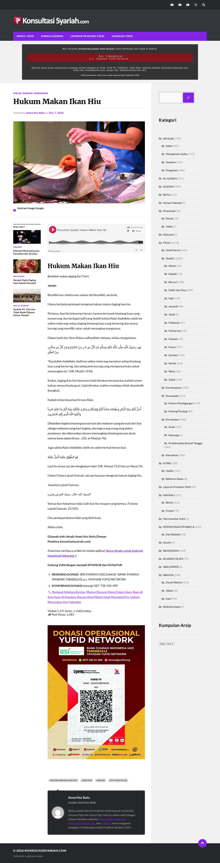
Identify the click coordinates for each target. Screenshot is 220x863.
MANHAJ (169, 495)
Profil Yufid (25, 36)
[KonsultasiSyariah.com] (110, 20)
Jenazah (173, 306)
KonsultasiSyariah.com (81, 823)
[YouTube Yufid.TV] (172, 5)
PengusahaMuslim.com (111, 819)
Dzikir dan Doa (177, 290)
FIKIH (166, 242)
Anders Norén (34, 856)
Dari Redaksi (173, 534)
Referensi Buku (175, 478)
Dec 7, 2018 (56, 112)
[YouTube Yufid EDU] (180, 5)
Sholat (172, 363)
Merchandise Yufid (174, 518)
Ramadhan (172, 455)
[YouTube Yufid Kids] (188, 5)
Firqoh (170, 510)
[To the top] (202, 843)
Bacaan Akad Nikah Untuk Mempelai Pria (103, 597)
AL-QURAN (170, 178)
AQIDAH (168, 186)
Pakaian (173, 338)
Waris (171, 371)
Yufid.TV (106, 823)
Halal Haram (22, 93)
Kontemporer (174, 387)
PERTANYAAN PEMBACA (178, 526)
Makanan (41, 93)
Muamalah (172, 395)
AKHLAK (168, 138)
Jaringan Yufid (122, 36)
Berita (166, 194)
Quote (167, 542)
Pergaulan (172, 170)
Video (169, 226)
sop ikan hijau (118, 780)
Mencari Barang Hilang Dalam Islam (108, 592)
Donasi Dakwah (52, 36)
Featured (168, 234)
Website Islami (171, 606)
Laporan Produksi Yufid (87, 36)
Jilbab (169, 590)
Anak (171, 426)
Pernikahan (172, 419)
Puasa (172, 347)
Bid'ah (169, 502)
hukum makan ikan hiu (63, 780)
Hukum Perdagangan (180, 403)
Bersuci (172, 282)
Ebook (169, 218)
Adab (169, 145)
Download (169, 210)
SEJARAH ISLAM (173, 558)
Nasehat (171, 162)
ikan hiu (87, 780)
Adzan (172, 265)
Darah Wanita (174, 582)
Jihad (171, 314)
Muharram (174, 330)
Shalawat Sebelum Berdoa (68, 592)
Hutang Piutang (177, 411)
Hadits (170, 470)
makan (101, 780)
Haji (170, 298)
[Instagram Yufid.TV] (196, 5)
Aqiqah (172, 273)
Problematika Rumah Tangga (185, 443)
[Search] (204, 5)
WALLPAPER (171, 566)
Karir (169, 598)
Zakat (171, 379)
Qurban (173, 355)
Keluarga (173, 435)
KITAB (167, 463)
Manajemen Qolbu (177, 153)
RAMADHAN (171, 550)
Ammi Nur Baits (35, 112)
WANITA (168, 575)
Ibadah (170, 258)
